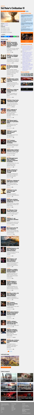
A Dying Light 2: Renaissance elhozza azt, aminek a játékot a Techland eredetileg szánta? (26, 26)
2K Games (6, 23)
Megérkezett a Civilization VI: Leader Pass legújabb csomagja (12, 56)
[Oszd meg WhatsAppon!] (14, 36)
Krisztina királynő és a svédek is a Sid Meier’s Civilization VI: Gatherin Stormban (12, 283)
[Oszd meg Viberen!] (11, 36)
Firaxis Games (5, 25)
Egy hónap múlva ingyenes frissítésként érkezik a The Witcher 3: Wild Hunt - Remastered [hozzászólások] (27, 49)
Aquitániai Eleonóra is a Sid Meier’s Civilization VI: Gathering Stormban (13, 249)
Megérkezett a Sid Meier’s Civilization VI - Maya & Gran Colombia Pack (13, 200)
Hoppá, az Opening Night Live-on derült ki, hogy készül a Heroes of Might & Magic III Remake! (27, 23)
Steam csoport (13, 408)
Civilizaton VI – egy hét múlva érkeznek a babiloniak (12, 132)
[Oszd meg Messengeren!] (8, 36)
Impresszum (2, 407)
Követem (3, 34)
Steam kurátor (13, 409)
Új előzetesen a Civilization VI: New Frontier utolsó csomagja (12, 91)
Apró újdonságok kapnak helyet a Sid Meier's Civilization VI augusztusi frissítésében (12, 159)
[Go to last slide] (1, 360)
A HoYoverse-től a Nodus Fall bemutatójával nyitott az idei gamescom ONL (26, 30)
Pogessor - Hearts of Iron (25, 406)
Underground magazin (25, 405)
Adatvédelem (2, 409)
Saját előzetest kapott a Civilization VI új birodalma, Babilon (12, 121)
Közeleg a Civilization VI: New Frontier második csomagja (12, 171)
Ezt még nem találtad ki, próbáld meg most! (27, 41)
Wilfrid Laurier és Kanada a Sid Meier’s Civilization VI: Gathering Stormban (13, 313)
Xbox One (13, 11)
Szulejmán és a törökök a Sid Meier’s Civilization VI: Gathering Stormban (12, 270)
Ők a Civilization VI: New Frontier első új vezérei (12, 210)
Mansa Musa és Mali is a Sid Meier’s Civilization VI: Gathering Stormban (13, 294)
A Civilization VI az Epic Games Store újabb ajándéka (12, 191)
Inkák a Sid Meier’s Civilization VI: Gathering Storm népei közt (12, 304)
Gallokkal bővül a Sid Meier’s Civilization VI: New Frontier (13, 150)
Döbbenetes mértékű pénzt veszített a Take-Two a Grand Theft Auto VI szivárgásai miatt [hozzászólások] (27, 60)
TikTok (12, 410)
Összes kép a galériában (6, 367)
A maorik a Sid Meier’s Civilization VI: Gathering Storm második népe (12, 322)
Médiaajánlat (2, 408)
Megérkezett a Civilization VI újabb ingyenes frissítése (13, 181)
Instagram (12, 407)
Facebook (12, 405)
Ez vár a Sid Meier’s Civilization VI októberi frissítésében (12, 141)
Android (24, 11)
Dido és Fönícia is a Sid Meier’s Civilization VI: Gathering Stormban (12, 260)
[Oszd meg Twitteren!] (5, 36)
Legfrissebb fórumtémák (26, 44)
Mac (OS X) (4, 11)
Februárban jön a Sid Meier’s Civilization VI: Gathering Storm (13, 341)
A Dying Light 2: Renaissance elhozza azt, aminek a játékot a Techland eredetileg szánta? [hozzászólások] (27, 53)
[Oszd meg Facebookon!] (2, 36)
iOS (21, 11)
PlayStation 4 (9, 11)
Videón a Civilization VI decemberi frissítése (12, 110)
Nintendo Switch (17, 11)
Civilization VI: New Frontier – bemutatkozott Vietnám (13, 100)
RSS (1, 410)
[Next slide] (18, 360)
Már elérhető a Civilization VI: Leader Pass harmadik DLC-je (12, 67)
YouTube (12, 406)
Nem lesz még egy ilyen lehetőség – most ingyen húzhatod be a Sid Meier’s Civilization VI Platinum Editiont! (12, 45)
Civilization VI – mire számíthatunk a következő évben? (12, 219)
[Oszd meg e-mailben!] (17, 36)
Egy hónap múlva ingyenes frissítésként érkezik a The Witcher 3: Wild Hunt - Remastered (26, 16)
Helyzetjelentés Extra (25, 62)
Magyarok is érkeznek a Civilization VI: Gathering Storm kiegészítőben (12, 331)
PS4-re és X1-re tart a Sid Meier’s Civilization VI (12, 228)
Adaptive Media (24, 411)
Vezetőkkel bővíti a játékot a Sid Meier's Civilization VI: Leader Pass (13, 80)
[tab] (4, 364)
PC (1, 11)
